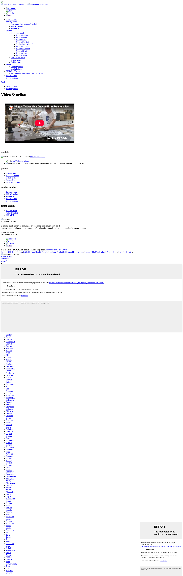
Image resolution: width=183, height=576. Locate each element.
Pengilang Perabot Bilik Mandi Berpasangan (65, 252)
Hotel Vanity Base (13, 182)
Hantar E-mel (6, 256)
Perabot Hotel (112, 252)
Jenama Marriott (22, 42)
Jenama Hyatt (21, 51)
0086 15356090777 (43, 4)
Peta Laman (62, 250)
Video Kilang (16, 28)
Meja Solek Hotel (125, 252)
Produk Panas (51, 250)
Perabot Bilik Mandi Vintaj (95, 252)
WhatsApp (5, 259)
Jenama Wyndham (23, 49)
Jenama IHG (21, 40)
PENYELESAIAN (13, 71)
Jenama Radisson (23, 46)
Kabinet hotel (16, 62)
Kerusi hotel (16, 60)
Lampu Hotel (11, 180)
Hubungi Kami (12, 78)
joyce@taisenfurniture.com (17, 4)
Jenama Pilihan (22, 35)
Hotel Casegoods (17, 33)
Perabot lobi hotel (18, 58)
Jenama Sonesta (22, 55)
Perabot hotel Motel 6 (24, 44)
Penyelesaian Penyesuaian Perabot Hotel (27, 73)
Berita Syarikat (17, 67)
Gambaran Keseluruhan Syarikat (24, 24)
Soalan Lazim (11, 76)
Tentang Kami (11, 22)
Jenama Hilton (21, 37)
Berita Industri (16, 69)
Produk (9, 31)
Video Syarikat (17, 26)
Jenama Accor (21, 53)
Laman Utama (11, 19)
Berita (8, 64)
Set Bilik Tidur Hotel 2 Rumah (35, 252)
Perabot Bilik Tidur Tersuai (11, 252)
